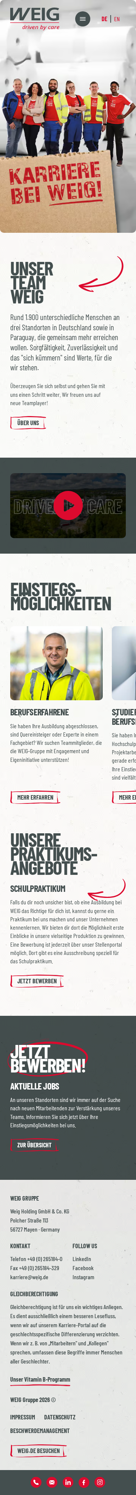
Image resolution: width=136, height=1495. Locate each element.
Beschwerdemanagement (40, 1430)
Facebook (83, 1267)
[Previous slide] (19, 715)
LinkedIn (82, 1258)
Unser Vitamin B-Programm (40, 1379)
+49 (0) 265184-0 (44, 1258)
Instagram (83, 1276)
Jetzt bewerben (37, 980)
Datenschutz (60, 1417)
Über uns (28, 422)
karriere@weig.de (29, 1276)
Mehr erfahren (35, 797)
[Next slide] (116, 715)
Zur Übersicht (34, 1144)
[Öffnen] (82, 18)
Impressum (22, 1417)
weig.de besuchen (38, 1450)
